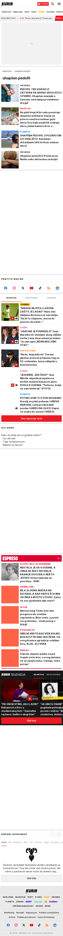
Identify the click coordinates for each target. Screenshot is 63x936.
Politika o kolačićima (49, 912)
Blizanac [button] (17, 842)
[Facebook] (5, 288)
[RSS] (48, 288)
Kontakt (20, 912)
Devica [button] (38, 842)
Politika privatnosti (26, 917)
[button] (59, 834)
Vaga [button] (46, 842)
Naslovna (7, 71)
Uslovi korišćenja (46, 917)
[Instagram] (14, 288)
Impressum (31, 912)
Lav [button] (31, 842)
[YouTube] (31, 288)
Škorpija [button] (55, 842)
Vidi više (31, 878)
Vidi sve (31, 720)
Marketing (9, 912)
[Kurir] (6, 4)
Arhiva (12, 917)
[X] (23, 288)
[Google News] (57, 288)
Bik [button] (10, 842)
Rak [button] (25, 842)
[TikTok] (40, 288)
